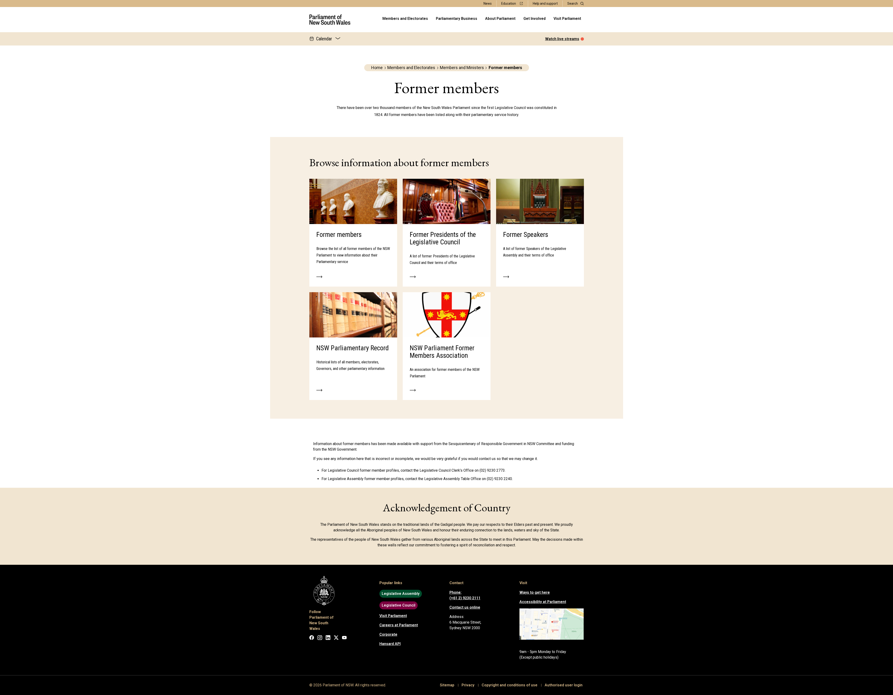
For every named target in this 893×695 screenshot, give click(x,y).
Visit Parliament (567, 18)
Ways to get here (534, 592)
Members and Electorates (405, 18)
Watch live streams (562, 39)
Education (508, 3)
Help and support (545, 3)
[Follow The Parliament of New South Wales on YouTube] (344, 638)
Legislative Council (398, 605)
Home (377, 67)
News (488, 3)
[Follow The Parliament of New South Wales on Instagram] (320, 638)
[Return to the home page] (329, 19)
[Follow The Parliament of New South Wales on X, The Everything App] (336, 638)
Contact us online (464, 607)
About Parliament (500, 18)
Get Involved (534, 18)
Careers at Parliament (398, 625)
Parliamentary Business (456, 18)
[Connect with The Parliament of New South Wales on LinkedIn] (328, 638)
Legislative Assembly (401, 593)
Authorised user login (563, 685)
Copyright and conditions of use (509, 685)
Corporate (388, 634)
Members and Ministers (462, 67)
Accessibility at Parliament (542, 602)
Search (572, 3)
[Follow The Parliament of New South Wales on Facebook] (311, 638)
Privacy (468, 685)
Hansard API (390, 644)
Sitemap (447, 685)
